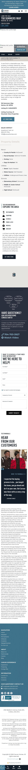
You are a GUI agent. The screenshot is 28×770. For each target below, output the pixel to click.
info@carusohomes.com (9, 134)
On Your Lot (4, 645)
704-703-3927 (12, 334)
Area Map (10, 54)
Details (3, 54)
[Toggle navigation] (25, 11)
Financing (4, 667)
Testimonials (4, 654)
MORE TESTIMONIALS (17, 474)
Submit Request (14, 413)
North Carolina (13, 58)
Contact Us (4, 675)
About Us (3, 652)
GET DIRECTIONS (7, 119)
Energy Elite (4, 669)
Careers (3, 656)
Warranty (3, 677)
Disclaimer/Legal (12, 759)
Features (17, 54)
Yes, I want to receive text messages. (11, 390)
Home (3, 632)
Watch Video (11, 337)
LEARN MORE (13, 7)
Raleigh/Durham (6, 643)
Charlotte (4, 641)
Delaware (3, 639)
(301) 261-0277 (14, 686)
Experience (4, 665)
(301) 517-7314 (5, 132)
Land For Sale (5, 58)
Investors (3, 680)
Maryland (3, 634)
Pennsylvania (5, 636)
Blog (2, 658)
